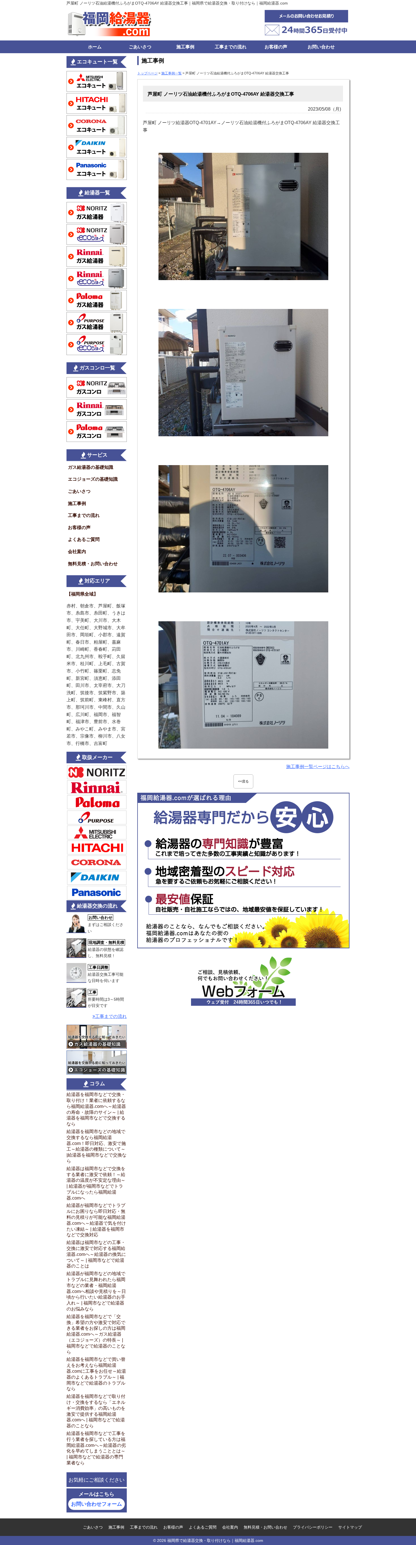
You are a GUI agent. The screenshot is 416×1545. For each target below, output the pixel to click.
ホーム (95, 46)
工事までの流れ (230, 46)
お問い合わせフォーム (96, 1504)
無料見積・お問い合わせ (93, 563)
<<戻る (243, 781)
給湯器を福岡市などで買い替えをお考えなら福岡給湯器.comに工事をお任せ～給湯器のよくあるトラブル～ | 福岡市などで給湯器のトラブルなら (96, 1374)
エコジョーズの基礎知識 (93, 479)
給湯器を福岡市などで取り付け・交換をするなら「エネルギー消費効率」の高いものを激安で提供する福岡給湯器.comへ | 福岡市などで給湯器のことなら (96, 1411)
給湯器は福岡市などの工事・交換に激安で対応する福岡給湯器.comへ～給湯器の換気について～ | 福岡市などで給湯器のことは (96, 1254)
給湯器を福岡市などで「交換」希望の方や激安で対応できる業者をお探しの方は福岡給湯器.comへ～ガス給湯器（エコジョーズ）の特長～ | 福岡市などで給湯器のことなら (96, 1334)
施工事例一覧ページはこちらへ (317, 766)
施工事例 (185, 46)
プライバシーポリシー (313, 1527)
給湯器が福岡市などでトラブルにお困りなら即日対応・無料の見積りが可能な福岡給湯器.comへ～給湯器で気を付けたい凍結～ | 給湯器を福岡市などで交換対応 (96, 1220)
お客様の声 (276, 46)
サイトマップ (350, 1527)
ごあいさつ (140, 46)
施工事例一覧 (171, 73)
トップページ (147, 73)
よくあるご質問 (84, 539)
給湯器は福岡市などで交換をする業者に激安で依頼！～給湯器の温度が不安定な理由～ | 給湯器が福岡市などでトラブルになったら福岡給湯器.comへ (96, 1183)
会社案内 (77, 551)
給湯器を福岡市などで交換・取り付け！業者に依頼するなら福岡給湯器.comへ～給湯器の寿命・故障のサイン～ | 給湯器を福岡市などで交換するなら (96, 1109)
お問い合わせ (321, 46)
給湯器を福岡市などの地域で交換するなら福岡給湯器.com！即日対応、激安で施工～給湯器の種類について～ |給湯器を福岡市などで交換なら (96, 1146)
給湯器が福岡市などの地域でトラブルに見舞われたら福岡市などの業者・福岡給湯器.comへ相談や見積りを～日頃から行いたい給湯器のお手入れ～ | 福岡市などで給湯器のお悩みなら (96, 1291)
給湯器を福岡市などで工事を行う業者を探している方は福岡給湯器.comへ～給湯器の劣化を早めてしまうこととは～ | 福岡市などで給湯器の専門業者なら (96, 1448)
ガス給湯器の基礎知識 (90, 467)
